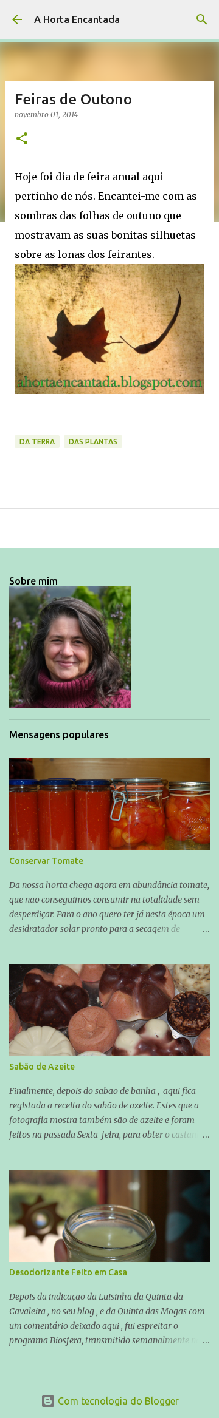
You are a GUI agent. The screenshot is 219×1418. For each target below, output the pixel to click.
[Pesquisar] (202, 19)
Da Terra (37, 442)
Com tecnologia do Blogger (117, 1401)
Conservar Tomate (46, 861)
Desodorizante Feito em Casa (68, 1272)
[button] (22, 139)
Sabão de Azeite (42, 1066)
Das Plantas (93, 442)
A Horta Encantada (77, 19)
